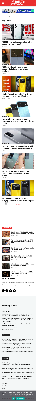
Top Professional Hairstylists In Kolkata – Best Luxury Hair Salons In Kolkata (17, 310)
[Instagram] (6, 290)
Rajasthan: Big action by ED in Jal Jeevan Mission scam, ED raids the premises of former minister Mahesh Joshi (17, 377)
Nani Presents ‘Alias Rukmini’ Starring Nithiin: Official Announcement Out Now (22, 232)
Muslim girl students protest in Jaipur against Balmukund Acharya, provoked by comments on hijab (17, 369)
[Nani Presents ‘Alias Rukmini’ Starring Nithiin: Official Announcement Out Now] (6, 234)
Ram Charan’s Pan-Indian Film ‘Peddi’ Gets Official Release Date (21, 256)
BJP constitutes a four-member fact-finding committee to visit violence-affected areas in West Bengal (17, 340)
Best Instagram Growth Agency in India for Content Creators (22, 248)
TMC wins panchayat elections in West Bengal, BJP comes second (17, 352)
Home (3, 16)
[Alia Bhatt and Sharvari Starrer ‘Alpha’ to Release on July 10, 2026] (6, 274)
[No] (34, 396)
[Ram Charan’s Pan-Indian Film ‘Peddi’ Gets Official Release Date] (6, 258)
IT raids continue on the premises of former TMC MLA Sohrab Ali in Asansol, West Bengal (16, 344)
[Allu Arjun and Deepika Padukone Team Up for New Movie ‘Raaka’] (6, 266)
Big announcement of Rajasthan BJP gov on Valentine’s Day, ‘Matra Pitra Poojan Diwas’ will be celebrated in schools (18, 373)
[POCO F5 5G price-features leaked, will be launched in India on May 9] (18, 32)
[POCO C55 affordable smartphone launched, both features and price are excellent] (18, 57)
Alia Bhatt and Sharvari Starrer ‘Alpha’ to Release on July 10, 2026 (22, 272)
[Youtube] (14, 290)
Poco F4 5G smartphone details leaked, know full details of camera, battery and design (16, 173)
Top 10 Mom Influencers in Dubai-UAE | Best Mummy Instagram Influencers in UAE (22, 241)
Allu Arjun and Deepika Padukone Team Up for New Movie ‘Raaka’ (22, 264)
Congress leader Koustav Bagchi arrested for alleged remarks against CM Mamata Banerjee (16, 348)
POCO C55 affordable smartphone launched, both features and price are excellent (15, 69)
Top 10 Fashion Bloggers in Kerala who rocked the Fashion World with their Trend (17, 324)
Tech (3, 39)
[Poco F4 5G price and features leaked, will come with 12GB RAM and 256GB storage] (18, 136)
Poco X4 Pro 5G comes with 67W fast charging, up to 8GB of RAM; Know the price (18, 199)
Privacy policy (20, 398)
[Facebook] (3, 290)
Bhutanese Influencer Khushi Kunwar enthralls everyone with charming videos (17, 328)
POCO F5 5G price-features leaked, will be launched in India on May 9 (17, 43)
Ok (13, 398)
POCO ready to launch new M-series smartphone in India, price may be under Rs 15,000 (18, 121)
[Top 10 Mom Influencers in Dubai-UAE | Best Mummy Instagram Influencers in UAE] (6, 242)
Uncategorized (5, 64)
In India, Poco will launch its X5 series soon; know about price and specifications (18, 95)
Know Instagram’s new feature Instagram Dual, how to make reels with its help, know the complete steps (17, 314)
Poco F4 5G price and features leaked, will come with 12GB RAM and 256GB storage (17, 147)
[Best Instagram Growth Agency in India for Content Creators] (6, 250)
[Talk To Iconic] (18, 3)
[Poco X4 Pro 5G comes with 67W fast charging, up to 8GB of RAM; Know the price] (18, 188)
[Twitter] (10, 290)
